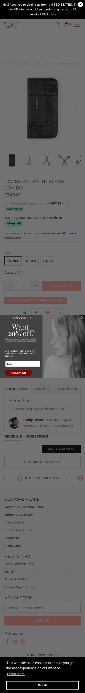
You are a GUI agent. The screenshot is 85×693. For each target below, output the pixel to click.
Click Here (49, 14)
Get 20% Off (18, 372)
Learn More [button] (16, 674)
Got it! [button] (42, 685)
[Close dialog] (82, 317)
